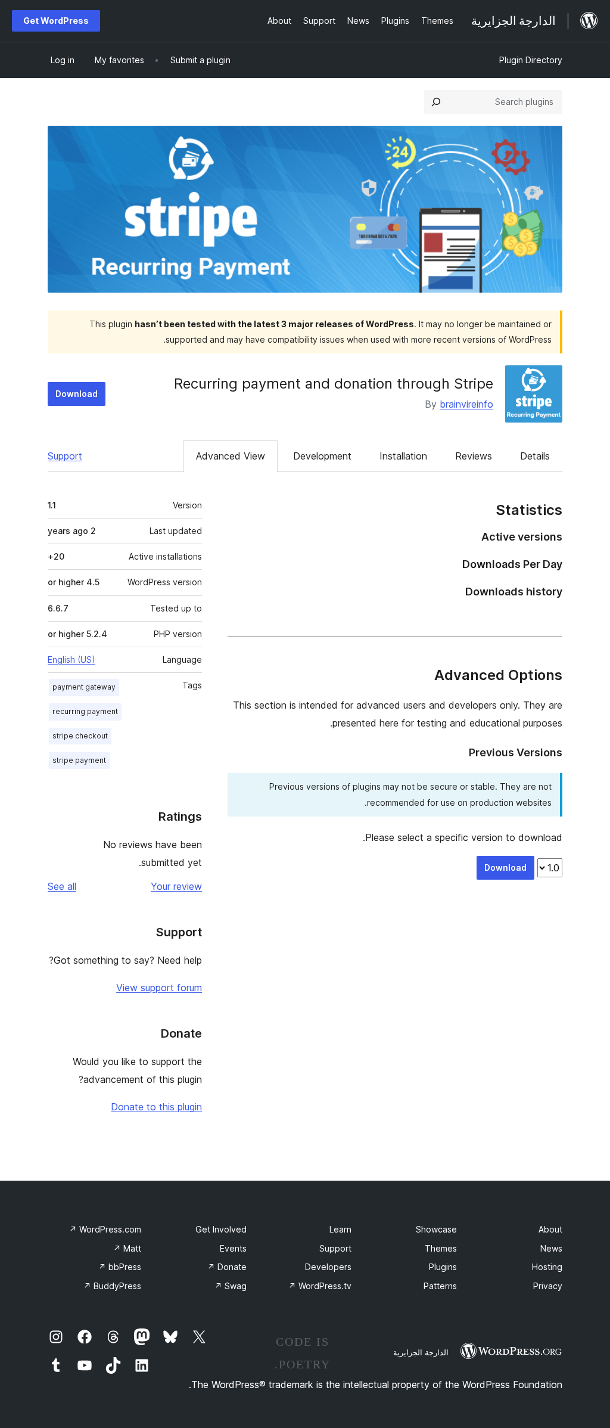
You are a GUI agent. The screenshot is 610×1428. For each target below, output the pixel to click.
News (551, 1248)
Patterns (440, 1286)
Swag (230, 1286)
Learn (340, 1229)
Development (322, 456)
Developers (328, 1267)
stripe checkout (80, 735)
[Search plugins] (436, 102)
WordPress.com (105, 1229)
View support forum (159, 988)
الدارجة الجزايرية (421, 1352)
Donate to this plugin (156, 1107)
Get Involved (221, 1229)
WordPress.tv (319, 1286)
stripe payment (79, 760)
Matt (127, 1248)
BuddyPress (112, 1286)
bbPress (119, 1267)
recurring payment (85, 711)
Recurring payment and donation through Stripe (333, 383)
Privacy (547, 1286)
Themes (441, 1248)
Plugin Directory (530, 60)
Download (76, 394)
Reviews (473, 456)
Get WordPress (56, 20)
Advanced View (230, 456)
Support (65, 456)
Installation (403, 456)
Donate (227, 1267)
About (550, 1229)
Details (535, 456)
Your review (176, 886)
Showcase (436, 1229)
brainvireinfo (466, 404)
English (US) (71, 659)
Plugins (443, 1267)
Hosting (547, 1267)
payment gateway (84, 686)
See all (62, 886)
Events (233, 1248)
